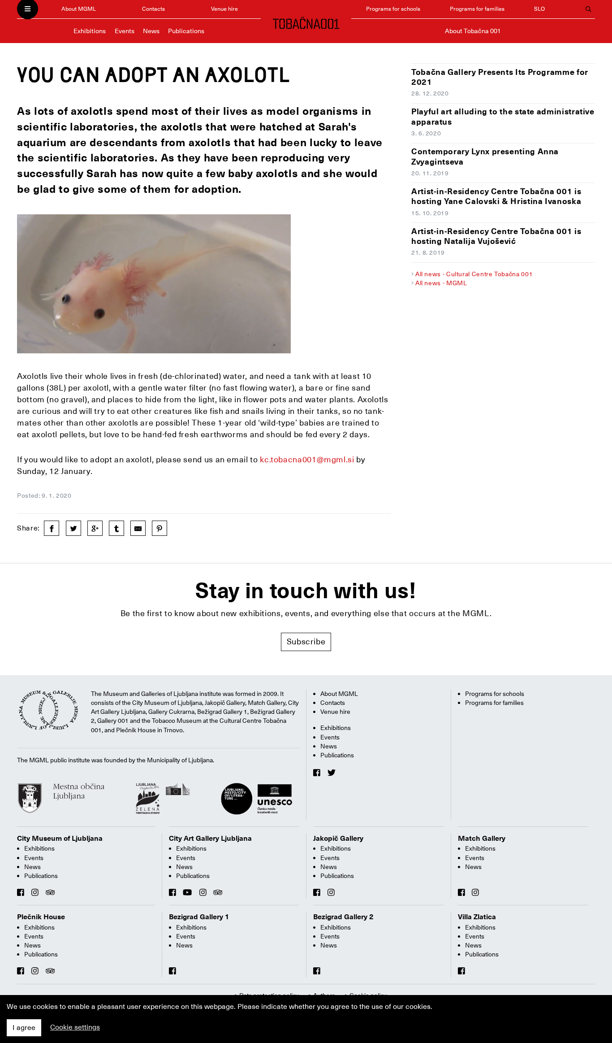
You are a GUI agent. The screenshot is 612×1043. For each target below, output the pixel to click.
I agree (24, 1027)
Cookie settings (75, 1027)
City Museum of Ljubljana (60, 838)
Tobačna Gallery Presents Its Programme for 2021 (499, 77)
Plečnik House (41, 917)
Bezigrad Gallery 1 (199, 917)
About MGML (78, 9)
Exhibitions (89, 31)
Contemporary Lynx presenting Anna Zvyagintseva (485, 156)
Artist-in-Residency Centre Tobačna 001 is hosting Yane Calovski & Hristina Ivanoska (496, 196)
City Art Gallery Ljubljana (210, 838)
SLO (539, 9)
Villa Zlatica (477, 917)
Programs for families (477, 9)
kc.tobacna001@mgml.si (307, 459)
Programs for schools (393, 9)
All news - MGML (441, 283)
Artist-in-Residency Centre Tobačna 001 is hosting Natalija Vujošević (496, 236)
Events (124, 31)
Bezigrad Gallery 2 (343, 917)
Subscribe (306, 641)
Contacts (153, 9)
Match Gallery (481, 838)
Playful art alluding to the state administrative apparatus (503, 116)
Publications (186, 31)
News (151, 31)
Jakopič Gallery (338, 838)
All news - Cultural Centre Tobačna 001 (474, 274)
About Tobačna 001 (473, 31)
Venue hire (224, 9)
